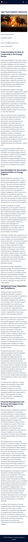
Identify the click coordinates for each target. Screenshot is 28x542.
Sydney (14, 539)
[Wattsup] (4, 2)
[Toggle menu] (26, 2)
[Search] (23, 2)
